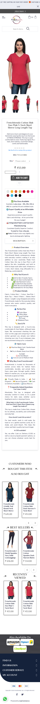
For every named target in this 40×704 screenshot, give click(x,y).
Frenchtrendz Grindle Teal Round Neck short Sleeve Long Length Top (10, 508)
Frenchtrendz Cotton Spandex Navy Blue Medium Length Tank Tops (28, 556)
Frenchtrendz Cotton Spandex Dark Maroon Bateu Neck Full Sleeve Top (10, 556)
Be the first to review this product (20, 150)
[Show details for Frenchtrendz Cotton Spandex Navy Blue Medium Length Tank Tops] (29, 540)
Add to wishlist (19, 183)
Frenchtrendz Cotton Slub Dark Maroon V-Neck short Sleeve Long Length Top (29, 509)
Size (11, 161)
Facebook (17, 695)
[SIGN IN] (35, 17)
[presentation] (28, 523)
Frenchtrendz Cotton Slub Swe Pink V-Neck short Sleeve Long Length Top (10, 607)
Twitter (23, 695)
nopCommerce (24, 701)
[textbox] (13, 29)
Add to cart (22, 178)
